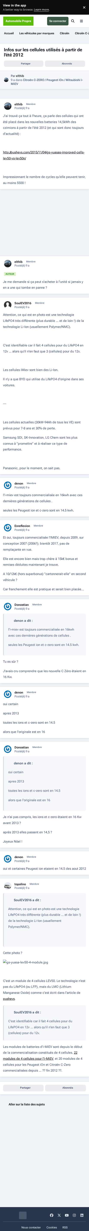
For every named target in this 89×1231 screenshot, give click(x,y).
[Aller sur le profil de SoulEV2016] (7, 305)
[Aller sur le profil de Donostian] (7, 606)
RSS (65, 1227)
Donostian (21, 604)
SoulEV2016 (22, 303)
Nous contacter (31, 1227)
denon (18, 483)
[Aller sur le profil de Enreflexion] (7, 527)
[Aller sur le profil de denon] (7, 485)
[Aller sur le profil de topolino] (7, 886)
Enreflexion (22, 526)
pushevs (9, 999)
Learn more (8, 7)
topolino (20, 884)
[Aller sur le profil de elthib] (6, 80)
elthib (20, 76)
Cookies (51, 1227)
